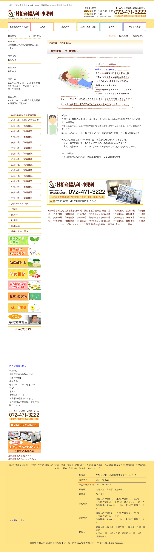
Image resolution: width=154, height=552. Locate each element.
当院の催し (141, 465)
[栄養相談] (24, 278)
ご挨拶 (41, 465)
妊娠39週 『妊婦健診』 (113, 221)
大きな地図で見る (17, 366)
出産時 (102, 224)
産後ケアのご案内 (124, 224)
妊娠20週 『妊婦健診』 (65, 214)
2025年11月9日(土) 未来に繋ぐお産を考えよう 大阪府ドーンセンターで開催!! (24, 86)
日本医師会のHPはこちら (20, 456)
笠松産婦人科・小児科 (25, 465)
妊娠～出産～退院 (88, 27)
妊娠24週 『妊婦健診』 (89, 214)
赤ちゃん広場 (86, 465)
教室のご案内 (61, 468)
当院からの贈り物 (77, 468)
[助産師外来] (24, 267)
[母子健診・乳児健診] (24, 255)
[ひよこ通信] (24, 312)
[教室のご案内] (24, 300)
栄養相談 (130, 465)
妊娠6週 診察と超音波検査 (60, 210)
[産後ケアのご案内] (24, 244)
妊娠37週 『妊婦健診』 (65, 221)
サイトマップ (93, 468)
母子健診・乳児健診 (103, 465)
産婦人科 (65, 27)
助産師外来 (119, 465)
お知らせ (12, 60)
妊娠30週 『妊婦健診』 (65, 217)
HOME (112, 36)
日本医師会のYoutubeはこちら (22, 459)
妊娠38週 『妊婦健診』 (89, 221)
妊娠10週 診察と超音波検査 (87, 210)
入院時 (87, 224)
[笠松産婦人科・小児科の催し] (24, 289)
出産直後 (110, 224)
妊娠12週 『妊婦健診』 (113, 210)
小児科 (76, 465)
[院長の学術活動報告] (24, 324)
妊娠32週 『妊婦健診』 (89, 217)
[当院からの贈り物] (24, 452)
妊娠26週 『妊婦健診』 (113, 214)
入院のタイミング (74, 224)
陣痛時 (94, 224)
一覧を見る (36, 36)
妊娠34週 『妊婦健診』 (113, 217)
